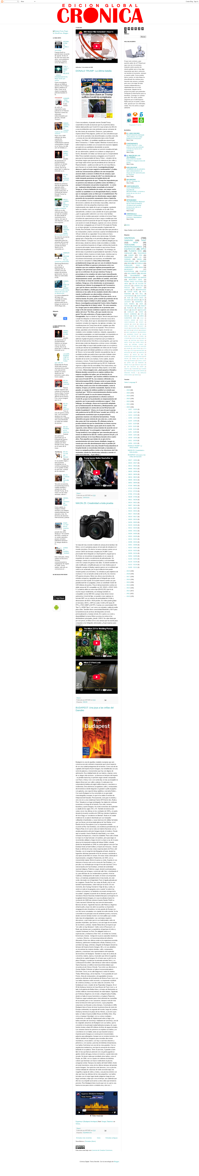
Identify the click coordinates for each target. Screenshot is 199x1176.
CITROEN (126, 338)
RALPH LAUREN (138, 316)
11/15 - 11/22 (132, 426)
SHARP (141, 366)
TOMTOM (128, 330)
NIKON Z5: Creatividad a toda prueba (94, 503)
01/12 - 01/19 (133, 564)
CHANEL (141, 336)
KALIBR (128, 348)
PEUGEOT (140, 326)
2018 (128, 574)
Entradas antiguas (112, 1138)
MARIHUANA (142, 289)
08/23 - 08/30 (133, 474)
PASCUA (127, 287)
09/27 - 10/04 (133, 460)
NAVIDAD (143, 261)
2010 (128, 596)
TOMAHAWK (135, 368)
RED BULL (139, 294)
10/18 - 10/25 (133, 437)
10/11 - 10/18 (132, 440)
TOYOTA (127, 306)
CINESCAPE (128, 253)
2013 (128, 588)
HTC (134, 289)
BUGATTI (134, 310)
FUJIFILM (143, 271)
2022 (128, 401)
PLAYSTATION (129, 271)
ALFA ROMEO (129, 304)
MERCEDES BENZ (135, 279)
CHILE (142, 318)
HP (143, 300)
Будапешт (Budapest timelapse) (87, 1121)
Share (78, 493)
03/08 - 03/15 (133, 542)
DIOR (141, 304)
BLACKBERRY (135, 275)
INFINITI (141, 322)
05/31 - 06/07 (133, 508)
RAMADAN (141, 362)
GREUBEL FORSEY (137, 344)
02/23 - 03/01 (133, 547)
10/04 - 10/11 (132, 443)
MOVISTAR (127, 352)
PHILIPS (126, 328)
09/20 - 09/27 (133, 463)
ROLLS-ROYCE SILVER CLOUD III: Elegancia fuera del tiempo (135, 160)
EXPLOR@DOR (131, 167)
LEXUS (134, 324)
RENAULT (140, 308)
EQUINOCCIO (87, 1132)
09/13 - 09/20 (133, 466)
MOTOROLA (139, 263)
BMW (129, 263)
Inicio (98, 1138)
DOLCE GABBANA (130, 314)
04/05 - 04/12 (133, 531)
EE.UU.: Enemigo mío (133, 181)
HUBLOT (143, 306)
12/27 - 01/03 (133, 409)
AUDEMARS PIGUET (133, 334)
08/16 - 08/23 (133, 477)
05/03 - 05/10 (133, 519)
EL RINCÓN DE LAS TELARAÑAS (133, 156)
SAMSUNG (128, 240)
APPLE (143, 249)
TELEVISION (142, 253)
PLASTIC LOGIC (141, 360)
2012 (128, 591)
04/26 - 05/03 (133, 522)
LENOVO (126, 324)
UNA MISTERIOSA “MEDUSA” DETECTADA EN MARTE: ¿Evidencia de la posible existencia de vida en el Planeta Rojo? (135, 205)
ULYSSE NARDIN (139, 370)
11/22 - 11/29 (132, 423)
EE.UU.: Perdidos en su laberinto (66, 429)
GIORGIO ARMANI (129, 320)
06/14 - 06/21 (133, 502)
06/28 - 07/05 (133, 497)
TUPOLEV (136, 330)
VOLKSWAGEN (129, 296)
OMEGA (142, 324)
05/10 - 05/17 (133, 516)
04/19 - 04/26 (133, 525)
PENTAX (141, 358)
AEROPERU (143, 332)
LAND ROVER (137, 348)
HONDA (135, 306)
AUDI (128, 298)
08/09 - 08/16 (133, 480)
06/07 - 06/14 (133, 505)
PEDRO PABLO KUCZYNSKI (133, 281)
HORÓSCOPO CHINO (130, 346)
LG (140, 257)
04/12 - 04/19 (133, 528)
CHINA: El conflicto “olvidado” (66, 551)
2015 (128, 582)
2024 (128, 395)
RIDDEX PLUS (128, 364)
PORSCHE (130, 308)
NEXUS (135, 354)
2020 (128, 407)
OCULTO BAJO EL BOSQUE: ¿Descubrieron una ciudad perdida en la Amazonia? (135, 136)
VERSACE (143, 330)
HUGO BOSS (138, 298)
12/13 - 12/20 (133, 415)
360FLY (128, 332)
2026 (128, 390)
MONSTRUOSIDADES (133, 247)
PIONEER (132, 360)
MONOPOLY (139, 302)
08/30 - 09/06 (133, 471)
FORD (126, 344)
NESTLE (126, 354)
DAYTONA (133, 340)
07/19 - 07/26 (133, 488)
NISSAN (126, 316)
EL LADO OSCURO (133, 133)
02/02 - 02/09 (133, 556)
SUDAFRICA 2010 (130, 318)
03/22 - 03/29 (133, 536)
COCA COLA (135, 338)
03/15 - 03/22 (133, 539)
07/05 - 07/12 (133, 494)
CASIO (141, 312)
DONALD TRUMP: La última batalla (94, 71)
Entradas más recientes (84, 1138)
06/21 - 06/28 (133, 499)
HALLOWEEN (132, 273)
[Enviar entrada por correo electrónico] (105, 495)
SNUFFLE (126, 368)
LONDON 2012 (138, 285)
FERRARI (127, 259)
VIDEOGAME (129, 245)
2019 (128, 571)
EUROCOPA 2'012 (132, 265)
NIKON (85, 702)
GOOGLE (127, 289)
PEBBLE (134, 358)
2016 (128, 579)
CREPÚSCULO (131, 214)
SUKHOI (139, 287)
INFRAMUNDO (131, 200)
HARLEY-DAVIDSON (129, 322)
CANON (130, 255)
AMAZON (136, 300)
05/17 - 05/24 (133, 514)
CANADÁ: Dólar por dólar (66, 100)
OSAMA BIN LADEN (137, 356)
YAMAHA (136, 374)
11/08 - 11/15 (132, 429)
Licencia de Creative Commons (102, 1150)
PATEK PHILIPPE (129, 326)
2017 (128, 576)
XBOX (126, 283)
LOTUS (132, 350)
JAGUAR (143, 273)
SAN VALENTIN (131, 366)
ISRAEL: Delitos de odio (66, 153)
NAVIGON (141, 352)
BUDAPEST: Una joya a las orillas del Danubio (137, 455)
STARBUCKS (142, 328)
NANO (134, 352)
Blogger (116, 1161)
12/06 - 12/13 (133, 418)
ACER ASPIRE (141, 296)
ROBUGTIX (138, 364)
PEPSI (125, 360)
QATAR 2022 (130, 362)
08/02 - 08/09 (133, 482)
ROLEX (126, 310)
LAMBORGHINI (129, 267)
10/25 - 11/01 (132, 435)
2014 (128, 585)
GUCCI (141, 320)
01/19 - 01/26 (133, 562)
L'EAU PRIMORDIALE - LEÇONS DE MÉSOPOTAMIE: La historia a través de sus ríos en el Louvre (135, 191)
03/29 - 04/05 (133, 533)
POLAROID (134, 328)
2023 (128, 398)
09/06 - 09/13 (133, 468)
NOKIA (140, 267)
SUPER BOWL (132, 291)
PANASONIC (128, 257)
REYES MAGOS (140, 277)
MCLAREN (127, 300)
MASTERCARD (140, 350)
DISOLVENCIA (129, 261)
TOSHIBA (143, 368)
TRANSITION (129, 370)
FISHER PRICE (139, 342)
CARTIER (133, 336)
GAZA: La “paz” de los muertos (66, 525)
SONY (143, 240)
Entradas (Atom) (90, 1141)
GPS (142, 314)
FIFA (140, 255)
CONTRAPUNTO (132, 143)
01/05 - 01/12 (133, 567)
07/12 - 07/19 (133, 491)
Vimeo (78, 1124)
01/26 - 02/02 (133, 559)
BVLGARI (143, 310)
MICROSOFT (128, 269)
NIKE (142, 354)
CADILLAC (130, 312)
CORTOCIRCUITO (132, 186)
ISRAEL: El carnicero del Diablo (66, 501)
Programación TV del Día (135, 124)
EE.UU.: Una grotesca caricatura (66, 178)
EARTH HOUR (128, 342)
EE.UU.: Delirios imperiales (66, 383)
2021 (128, 404)
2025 (128, 393)
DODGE (142, 340)
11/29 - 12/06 (132, 421)
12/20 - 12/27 (133, 412)
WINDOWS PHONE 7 (130, 372)
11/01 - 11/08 (132, 432)
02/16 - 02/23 (133, 550)
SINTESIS (86, 497)
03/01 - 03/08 (133, 545)
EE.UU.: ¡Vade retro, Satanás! (66, 406)
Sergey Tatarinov (107, 1121)
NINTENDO (128, 277)
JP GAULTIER (142, 346)
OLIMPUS (126, 356)
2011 (128, 593)
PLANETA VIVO (135, 251)
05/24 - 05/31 (133, 511)
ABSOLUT (135, 332)
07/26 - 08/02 (133, 485)
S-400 (144, 364)
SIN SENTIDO (131, 179)
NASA (135, 243)
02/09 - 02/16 (133, 553)
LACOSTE (127, 302)
